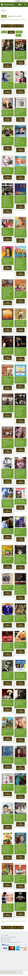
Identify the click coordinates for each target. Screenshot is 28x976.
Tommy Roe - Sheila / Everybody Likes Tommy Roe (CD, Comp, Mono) (20, 675)
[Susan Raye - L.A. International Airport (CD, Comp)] (20, 751)
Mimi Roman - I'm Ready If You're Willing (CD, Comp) (7, 702)
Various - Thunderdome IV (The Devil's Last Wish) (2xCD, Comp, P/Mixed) (20, 558)
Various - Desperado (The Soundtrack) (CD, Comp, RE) (20, 351)
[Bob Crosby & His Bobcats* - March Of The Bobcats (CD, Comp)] (20, 45)
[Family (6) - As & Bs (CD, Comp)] (7, 578)
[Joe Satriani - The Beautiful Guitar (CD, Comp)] (7, 609)
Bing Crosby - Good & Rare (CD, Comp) (20, 85)
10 (15, 26)
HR (22, 1)
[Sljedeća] (22, 26)
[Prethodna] (3, 26)
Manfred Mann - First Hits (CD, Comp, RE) (20, 294)
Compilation (16, 16)
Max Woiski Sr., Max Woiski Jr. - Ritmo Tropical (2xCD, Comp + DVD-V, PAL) (7, 848)
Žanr (18, 35)
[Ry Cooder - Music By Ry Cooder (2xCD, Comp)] (7, 314)
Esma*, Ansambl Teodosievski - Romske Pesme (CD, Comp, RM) (20, 232)
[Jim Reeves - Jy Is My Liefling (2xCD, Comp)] (7, 722)
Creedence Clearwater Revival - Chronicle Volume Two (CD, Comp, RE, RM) (7, 442)
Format (19, 32)
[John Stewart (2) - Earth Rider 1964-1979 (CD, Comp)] (7, 869)
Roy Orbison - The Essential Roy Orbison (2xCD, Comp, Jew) (7, 675)
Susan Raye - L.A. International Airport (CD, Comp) (20, 761)
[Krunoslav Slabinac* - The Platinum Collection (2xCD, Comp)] (20, 131)
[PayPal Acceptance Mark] (14, 947)
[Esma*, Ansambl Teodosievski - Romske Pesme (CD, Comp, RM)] (20, 223)
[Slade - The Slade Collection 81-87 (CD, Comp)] (7, 341)
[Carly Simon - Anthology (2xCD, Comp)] (20, 636)
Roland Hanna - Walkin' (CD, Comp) (7, 530)
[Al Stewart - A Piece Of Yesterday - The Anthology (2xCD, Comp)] (20, 723)
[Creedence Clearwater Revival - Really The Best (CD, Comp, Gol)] (7, 370)
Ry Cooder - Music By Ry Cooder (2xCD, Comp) (7, 323)
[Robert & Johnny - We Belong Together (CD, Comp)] (20, 779)
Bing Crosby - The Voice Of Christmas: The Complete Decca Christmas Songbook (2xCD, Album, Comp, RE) (7, 56)
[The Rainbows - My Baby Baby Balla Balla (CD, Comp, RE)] (20, 694)
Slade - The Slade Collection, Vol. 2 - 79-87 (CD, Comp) (20, 323)
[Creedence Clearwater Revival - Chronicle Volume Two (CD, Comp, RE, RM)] (7, 432)
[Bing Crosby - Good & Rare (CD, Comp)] (20, 77)
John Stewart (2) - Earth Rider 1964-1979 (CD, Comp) (7, 878)
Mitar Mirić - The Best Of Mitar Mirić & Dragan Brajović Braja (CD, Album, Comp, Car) (7, 472)
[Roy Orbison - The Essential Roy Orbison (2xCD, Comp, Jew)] (7, 666)
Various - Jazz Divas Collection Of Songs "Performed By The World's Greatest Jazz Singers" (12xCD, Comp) (7, 293)
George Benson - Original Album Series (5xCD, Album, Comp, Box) (7, 646)
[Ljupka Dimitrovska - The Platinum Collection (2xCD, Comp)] (20, 161)
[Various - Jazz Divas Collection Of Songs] (7, 283)
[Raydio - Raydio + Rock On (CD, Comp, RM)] (7, 778)
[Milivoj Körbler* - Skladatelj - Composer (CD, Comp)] (20, 522)
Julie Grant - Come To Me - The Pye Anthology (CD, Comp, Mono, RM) (7, 907)
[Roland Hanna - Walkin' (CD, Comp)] (7, 522)
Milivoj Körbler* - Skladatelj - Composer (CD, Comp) (20, 531)
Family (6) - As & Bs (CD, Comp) (7, 586)
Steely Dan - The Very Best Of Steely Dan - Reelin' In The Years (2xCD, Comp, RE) (20, 848)
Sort (4, 32)
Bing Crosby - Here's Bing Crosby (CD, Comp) (7, 85)
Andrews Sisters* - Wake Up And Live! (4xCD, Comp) (20, 817)
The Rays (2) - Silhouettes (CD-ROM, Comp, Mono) (7, 759)
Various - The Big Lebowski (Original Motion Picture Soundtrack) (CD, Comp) (20, 473)
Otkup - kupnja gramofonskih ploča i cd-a (12, 942)
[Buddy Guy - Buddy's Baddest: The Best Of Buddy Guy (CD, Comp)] (20, 432)
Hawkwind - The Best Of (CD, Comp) (20, 501)
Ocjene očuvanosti (6, 940)
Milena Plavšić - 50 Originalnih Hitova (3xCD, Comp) (7, 261)
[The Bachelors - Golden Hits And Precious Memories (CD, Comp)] (7, 131)
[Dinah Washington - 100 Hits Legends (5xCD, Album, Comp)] (20, 897)
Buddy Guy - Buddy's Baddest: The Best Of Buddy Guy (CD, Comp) (20, 442)
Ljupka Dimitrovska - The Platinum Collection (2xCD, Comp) (20, 170)
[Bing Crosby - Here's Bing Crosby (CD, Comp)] (7, 76)
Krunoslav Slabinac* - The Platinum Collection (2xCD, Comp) (20, 141)
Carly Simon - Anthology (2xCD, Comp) (20, 644)
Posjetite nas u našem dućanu (9, 937)
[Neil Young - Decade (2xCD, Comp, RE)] (7, 399)
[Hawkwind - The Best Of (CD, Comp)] (20, 493)
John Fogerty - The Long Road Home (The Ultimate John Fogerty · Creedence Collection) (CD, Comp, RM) (20, 411)
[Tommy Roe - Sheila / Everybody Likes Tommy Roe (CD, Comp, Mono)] (20, 666)
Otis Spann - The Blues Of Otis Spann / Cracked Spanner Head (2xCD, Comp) (7, 503)
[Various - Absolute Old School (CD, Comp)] (7, 550)
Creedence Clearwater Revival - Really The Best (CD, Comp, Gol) (7, 380)
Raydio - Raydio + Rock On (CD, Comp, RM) (7, 787)
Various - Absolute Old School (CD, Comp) (7, 559)
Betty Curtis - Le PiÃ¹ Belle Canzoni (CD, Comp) (7, 112)
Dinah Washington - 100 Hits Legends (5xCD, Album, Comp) (20, 906)
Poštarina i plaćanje (6, 938)
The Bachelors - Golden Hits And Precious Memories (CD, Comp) (7, 140)
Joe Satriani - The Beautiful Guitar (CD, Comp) (7, 618)
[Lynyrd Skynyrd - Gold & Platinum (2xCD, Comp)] (20, 370)
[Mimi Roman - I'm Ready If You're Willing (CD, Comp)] (7, 694)
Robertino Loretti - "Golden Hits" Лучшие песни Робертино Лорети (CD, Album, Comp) (7, 818)
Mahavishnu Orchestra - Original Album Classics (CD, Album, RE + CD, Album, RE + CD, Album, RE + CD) (7, 201)
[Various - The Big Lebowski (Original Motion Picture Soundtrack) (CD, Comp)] (20, 463)
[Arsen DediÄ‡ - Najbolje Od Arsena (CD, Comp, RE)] (7, 161)
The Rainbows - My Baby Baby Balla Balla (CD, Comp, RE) (20, 703)
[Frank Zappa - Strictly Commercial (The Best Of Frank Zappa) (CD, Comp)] (20, 579)
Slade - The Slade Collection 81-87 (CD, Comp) (7, 350)
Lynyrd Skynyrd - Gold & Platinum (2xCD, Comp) (20, 379)
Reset (3, 16)
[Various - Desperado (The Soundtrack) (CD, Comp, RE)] (20, 341)
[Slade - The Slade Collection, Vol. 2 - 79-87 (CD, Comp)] (20, 314)
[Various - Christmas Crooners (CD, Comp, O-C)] (7, 222)
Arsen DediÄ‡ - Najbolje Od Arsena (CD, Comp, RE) (7, 170)
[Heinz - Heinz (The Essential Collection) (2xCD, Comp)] (20, 869)
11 (18, 26)
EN (25, 1)
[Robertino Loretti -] (7, 808)
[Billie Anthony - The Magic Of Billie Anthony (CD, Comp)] (20, 103)
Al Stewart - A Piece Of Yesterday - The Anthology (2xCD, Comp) (20, 732)
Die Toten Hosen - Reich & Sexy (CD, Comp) (20, 618)
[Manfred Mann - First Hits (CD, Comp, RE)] (20, 285)
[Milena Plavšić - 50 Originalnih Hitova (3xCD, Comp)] (7, 252)
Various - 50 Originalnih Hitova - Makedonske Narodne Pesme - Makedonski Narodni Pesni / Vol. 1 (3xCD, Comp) (20, 264)
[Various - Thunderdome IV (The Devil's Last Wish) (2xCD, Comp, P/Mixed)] (20, 549)
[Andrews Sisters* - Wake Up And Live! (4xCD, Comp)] (20, 808)
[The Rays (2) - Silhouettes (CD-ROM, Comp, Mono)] (7, 751)
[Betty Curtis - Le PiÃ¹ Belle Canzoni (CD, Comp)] (7, 103)
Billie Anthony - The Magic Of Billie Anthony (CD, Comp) (20, 111)
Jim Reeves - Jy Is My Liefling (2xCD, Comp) (7, 731)
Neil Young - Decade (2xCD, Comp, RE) (6, 408)
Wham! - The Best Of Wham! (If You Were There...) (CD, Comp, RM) (20, 199)
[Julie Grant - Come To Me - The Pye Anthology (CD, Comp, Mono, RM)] (7, 897)
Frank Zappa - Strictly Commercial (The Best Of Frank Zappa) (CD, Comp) (20, 589)
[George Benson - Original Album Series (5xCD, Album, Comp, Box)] (7, 636)
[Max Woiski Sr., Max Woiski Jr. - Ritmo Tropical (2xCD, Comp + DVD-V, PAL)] (7, 838)
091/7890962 (5, 935)
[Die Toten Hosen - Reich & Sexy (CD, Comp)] (20, 609)
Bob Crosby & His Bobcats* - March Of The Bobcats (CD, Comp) (20, 54)
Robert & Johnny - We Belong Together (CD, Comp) (20, 789)
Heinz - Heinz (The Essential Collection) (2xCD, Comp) (20, 878)
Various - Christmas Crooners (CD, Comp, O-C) (6, 231)
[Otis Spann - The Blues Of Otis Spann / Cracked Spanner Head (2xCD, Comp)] (7, 493)
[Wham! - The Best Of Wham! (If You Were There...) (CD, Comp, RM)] (20, 189)
